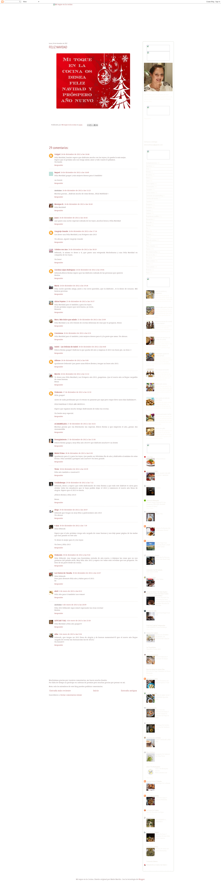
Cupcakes (149, 201)
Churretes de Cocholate (153, 738)
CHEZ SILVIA (149, 541)
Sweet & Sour (150, 818)
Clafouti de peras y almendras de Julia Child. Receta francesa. (162, 836)
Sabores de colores (152, 633)
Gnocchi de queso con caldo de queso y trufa (162, 682)
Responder (58, 165)
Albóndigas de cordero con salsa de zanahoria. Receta (162, 727)
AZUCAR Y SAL (60, 621)
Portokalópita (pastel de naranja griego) (162, 355)
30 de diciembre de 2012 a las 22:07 (87, 573)
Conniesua (58, 333)
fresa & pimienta (151, 708)
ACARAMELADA (60, 424)
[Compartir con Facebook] (95, 125)
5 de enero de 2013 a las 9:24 (70, 634)
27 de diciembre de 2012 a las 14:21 (81, 424)
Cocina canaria (150, 193)
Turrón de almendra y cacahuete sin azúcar (161, 658)
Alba (56, 634)
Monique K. (59, 204)
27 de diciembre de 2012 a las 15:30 (81, 439)
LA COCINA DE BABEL (152, 796)
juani (56, 218)
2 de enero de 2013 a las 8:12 (70, 591)
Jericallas (158, 488)
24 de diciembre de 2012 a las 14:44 (75, 154)
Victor (56, 469)
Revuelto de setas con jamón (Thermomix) (162, 850)
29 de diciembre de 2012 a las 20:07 (74, 510)
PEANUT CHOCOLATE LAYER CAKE (162, 741)
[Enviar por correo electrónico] (88, 125)
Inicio (96, 691)
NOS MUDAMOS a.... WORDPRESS (161, 821)
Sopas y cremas (150, 261)
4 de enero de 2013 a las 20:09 (74, 605)
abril (56, 591)
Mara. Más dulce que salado (65, 320)
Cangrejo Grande (61, 231)
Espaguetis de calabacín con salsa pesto (162, 755)
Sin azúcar (149, 258)
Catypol (57, 154)
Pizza (147, 237)
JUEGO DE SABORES (152, 471)
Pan (147, 228)
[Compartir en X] (92, 125)
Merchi (57, 374)
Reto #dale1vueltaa (151, 252)
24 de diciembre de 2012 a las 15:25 (77, 190)
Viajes (148, 273)
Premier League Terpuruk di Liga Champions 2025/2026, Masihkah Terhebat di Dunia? (156, 504)
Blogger (142, 879)
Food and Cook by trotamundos (155, 625)
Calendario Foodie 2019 (153, 649)
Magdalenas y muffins (152, 216)
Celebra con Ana (61, 249)
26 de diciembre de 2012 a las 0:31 (77, 333)
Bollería (148, 178)
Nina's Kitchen (150, 752)
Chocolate (149, 190)
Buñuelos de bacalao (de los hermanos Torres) (162, 529)
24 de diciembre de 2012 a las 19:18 (74, 286)
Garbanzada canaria (161, 384)
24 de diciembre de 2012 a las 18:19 (82, 249)
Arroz (147, 169)
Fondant (148, 210)
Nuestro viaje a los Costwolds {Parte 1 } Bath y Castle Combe (162, 545)
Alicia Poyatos (60, 301)
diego (56, 510)
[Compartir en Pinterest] (97, 125)
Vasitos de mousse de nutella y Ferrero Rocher (163, 322)
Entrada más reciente (60, 691)
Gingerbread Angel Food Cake (162, 614)
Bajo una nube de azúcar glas (155, 669)
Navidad (148, 225)
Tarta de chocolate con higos (155, 812)
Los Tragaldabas (151, 647)
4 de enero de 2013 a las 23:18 (79, 621)
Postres (148, 249)
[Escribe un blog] (90, 125)
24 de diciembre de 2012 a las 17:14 (83, 231)
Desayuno (149, 204)
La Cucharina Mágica (152, 832)
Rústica (148, 486)
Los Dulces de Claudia (63, 573)
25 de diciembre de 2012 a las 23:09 (92, 320)
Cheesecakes (150, 187)
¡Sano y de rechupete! (153, 767)
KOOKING (149, 526)
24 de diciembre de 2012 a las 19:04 (90, 270)
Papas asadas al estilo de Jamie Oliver (162, 399)
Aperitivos (149, 166)
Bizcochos (149, 175)
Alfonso (57, 360)
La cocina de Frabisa (152, 810)
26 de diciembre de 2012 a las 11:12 (75, 374)
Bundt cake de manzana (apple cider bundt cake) (162, 558)
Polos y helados (150, 246)
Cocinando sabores (152, 861)
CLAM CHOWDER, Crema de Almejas (156, 627)
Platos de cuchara (151, 240)
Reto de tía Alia (150, 255)
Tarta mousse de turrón (162, 370)
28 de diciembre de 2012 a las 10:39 (74, 469)
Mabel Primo (59, 453)
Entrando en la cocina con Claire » (156, 865)
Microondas (149, 219)
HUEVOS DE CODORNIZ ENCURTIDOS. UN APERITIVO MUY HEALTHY (162, 637)
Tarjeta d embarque (152, 655)
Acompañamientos (151, 163)
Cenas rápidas (150, 184)
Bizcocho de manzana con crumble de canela (162, 339)
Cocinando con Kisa (152, 847)
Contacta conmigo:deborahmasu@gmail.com (153, 143)
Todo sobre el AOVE (152, 572)
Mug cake (149, 222)
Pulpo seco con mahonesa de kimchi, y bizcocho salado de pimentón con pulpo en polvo (162, 714)
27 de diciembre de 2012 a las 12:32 (77, 392)
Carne (148, 181)
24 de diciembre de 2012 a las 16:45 (78, 204)
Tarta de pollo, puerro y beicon (164, 307)
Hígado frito (159, 514)
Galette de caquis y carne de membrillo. (161, 799)
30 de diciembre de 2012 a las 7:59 (73, 526)
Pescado (148, 234)
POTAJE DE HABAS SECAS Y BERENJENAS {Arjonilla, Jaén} (162, 697)
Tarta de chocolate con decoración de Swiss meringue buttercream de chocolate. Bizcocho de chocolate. (163, 601)
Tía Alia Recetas (151, 723)
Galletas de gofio (160, 428)
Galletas (148, 213)
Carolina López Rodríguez (64, 270)
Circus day (149, 457)
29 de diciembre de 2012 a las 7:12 (79, 483)
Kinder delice (159, 579)
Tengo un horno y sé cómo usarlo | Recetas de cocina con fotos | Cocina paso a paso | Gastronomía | (157, 594)
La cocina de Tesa (151, 512)
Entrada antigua (129, 691)
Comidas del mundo (152, 198)
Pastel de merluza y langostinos (161, 292)
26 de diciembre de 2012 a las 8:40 (92, 347)
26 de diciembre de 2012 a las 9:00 (75, 360)
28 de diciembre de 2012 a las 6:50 (79, 453)
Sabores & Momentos (152, 500)
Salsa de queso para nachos (163, 414)
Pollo (147, 243)
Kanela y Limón (151, 577)
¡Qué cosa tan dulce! (152, 555)
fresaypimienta (60, 439)
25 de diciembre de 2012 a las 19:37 (80, 301)
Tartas (148, 264)
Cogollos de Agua (151, 693)
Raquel (57, 172)
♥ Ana (56, 526)
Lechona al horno (160, 459)
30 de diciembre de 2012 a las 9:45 (76, 555)
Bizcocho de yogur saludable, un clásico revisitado (158, 672)
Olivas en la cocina (152, 679)
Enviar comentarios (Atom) (71, 695)
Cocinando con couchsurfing (154, 196)
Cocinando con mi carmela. (154, 570)
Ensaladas (149, 207)
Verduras (148, 270)
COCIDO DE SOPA (151, 611)
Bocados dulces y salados (154, 781)
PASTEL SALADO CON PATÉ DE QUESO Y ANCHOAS (162, 474)
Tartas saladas (150, 267)
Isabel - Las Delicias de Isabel (66, 347)
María (56, 286)
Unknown (58, 392)
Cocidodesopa (59, 483)
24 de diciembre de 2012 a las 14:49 (75, 172)
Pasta (147, 231)
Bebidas (148, 172)
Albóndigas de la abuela (162, 783)
